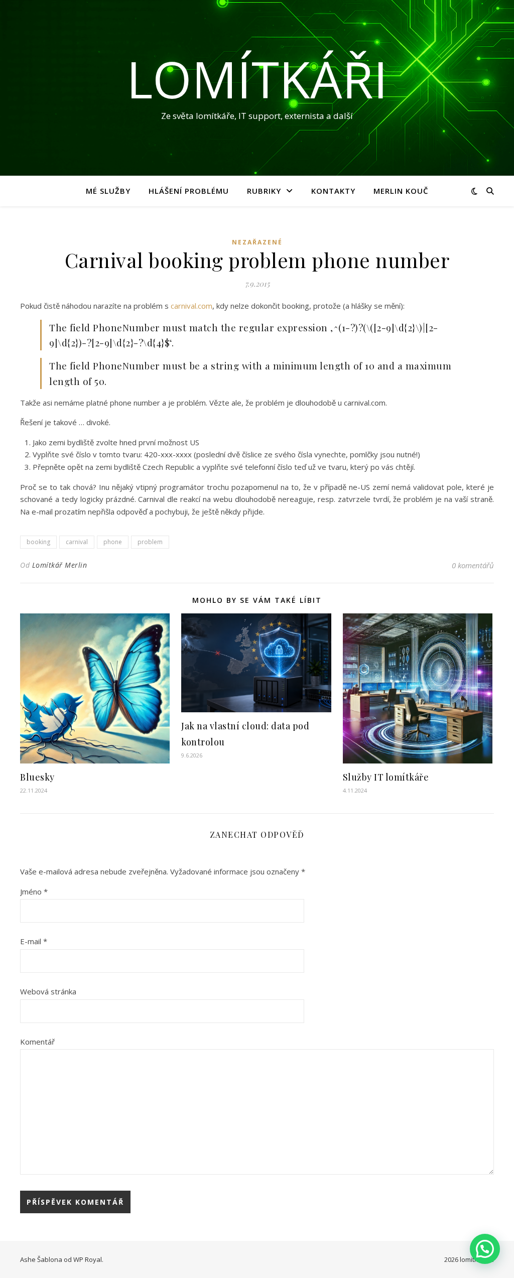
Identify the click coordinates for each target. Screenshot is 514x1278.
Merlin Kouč (401, 191)
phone (112, 542)
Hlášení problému (189, 191)
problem (150, 542)
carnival (77, 542)
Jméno (34, 891)
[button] (485, 1249)
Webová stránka (48, 991)
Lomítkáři (257, 79)
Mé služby (108, 191)
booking (38, 542)
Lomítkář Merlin (59, 565)
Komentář (37, 1042)
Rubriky (264, 191)
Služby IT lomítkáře (386, 777)
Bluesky (37, 777)
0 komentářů (473, 565)
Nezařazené (257, 242)
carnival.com (191, 306)
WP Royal (87, 1259)
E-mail (33, 941)
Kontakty (333, 191)
